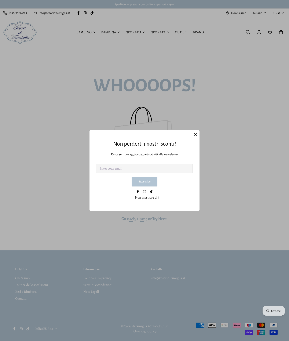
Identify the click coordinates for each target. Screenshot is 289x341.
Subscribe (144, 181)
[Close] (195, 134)
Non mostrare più (147, 197)
